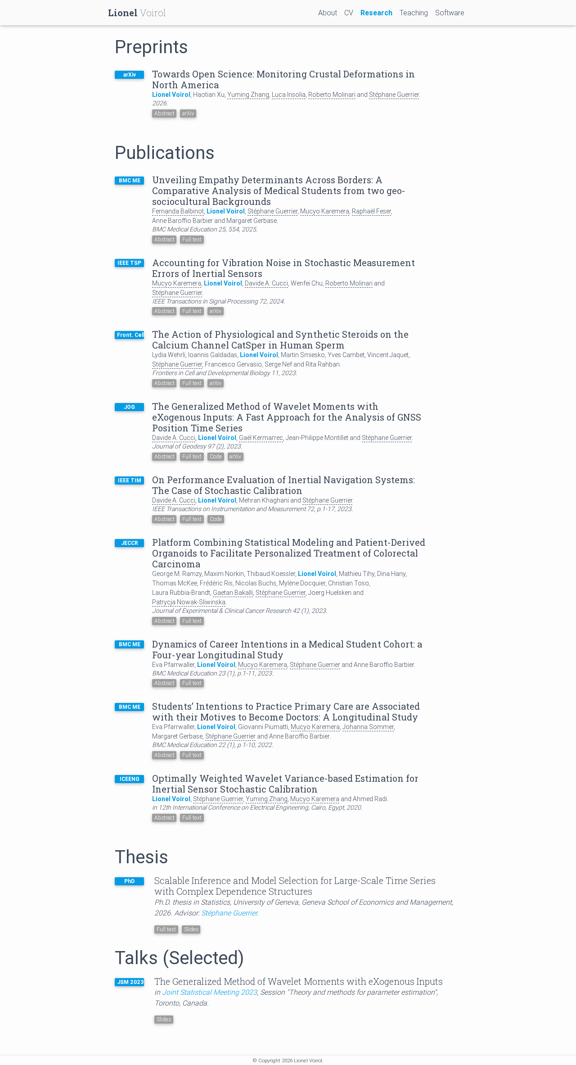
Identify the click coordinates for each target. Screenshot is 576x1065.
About (327, 12)
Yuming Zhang (248, 95)
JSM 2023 (130, 982)
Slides (191, 929)
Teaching (414, 12)
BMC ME (129, 180)
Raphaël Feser (371, 211)
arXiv (129, 74)
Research (376, 12)
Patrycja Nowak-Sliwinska (188, 602)
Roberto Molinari (332, 95)
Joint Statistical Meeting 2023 (209, 992)
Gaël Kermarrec (261, 438)
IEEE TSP (129, 262)
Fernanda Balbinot (178, 211)
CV (348, 12)
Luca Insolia (289, 95)
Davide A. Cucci (266, 283)
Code (216, 456)
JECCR (129, 542)
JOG (129, 406)
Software (449, 12)
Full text (192, 239)
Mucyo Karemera (324, 211)
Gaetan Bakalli (233, 593)
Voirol (137, 12)
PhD (129, 881)
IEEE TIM (129, 480)
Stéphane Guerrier (394, 95)
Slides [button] (164, 1019)
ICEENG (130, 778)
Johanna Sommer (368, 727)
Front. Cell (130, 334)
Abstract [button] (164, 113)
